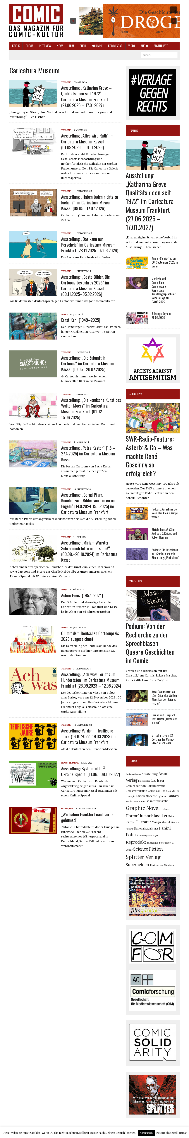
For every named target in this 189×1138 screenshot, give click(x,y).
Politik (132, 835)
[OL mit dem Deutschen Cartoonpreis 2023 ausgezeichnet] (33, 650)
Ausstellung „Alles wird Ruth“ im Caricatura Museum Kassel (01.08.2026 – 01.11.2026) (87, 141)
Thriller (154, 865)
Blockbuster (144, 780)
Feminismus (132, 801)
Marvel (165, 822)
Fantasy (173, 795)
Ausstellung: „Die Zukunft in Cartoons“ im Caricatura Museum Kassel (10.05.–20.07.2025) (87, 363)
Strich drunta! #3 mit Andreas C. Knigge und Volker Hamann (164, 533)
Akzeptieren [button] (146, 1132)
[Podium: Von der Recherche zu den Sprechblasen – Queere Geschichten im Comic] (153, 618)
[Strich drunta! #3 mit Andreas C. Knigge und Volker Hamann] (137, 538)
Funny (142, 801)
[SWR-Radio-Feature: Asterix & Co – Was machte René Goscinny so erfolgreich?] (153, 431)
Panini (165, 828)
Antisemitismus (133, 774)
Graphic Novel (143, 807)
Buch (83, 46)
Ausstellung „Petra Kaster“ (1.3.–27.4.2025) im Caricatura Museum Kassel (88, 453)
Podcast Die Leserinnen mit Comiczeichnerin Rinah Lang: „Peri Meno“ (165, 554)
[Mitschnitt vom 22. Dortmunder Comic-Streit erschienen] (137, 743)
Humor (144, 815)
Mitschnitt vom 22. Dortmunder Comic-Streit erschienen (163, 739)
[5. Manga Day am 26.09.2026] (137, 322)
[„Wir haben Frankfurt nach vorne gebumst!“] (33, 831)
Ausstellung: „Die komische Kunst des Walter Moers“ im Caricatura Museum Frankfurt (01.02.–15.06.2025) (91, 408)
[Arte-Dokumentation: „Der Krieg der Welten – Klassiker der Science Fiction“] (137, 700)
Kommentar (115, 46)
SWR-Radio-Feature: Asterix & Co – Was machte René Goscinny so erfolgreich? (150, 456)
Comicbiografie (156, 786)
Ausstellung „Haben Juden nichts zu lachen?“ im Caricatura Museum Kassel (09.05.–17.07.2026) (89, 202)
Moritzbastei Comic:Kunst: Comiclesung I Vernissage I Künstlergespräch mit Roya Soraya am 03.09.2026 (164, 290)
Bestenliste (161, 46)
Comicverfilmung (136, 791)
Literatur (143, 821)
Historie (165, 809)
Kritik (16, 46)
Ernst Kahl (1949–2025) (80, 319)
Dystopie (130, 796)
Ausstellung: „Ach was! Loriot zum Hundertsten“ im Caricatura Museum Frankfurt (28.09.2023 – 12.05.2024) (91, 680)
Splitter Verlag (143, 856)
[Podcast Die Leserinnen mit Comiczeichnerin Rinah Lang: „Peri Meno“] (137, 558)
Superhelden (137, 864)
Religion (154, 835)
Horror (132, 815)
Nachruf (129, 828)
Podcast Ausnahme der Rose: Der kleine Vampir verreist (165, 513)
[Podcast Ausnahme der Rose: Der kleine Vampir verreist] (137, 517)
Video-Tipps (135, 581)
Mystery (175, 822)
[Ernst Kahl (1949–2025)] (33, 337)
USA (161, 865)
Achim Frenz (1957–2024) (82, 595)
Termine (66, 82)
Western (169, 865)
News (60, 46)
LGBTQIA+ (131, 822)
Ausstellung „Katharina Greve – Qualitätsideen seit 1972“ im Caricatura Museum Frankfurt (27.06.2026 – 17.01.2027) (86, 96)
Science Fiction (148, 849)
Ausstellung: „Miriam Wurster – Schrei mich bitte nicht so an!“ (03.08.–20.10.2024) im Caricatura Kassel (89, 551)
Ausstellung (150, 774)
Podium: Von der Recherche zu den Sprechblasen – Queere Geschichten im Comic (150, 643)
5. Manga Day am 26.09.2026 (161, 315)
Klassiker (159, 815)
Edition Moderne (146, 796)
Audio (144, 46)
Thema (29, 46)
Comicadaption (136, 786)
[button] (124, 21)
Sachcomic (152, 842)
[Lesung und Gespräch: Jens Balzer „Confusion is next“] (137, 723)
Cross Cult (155, 791)
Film (71, 46)
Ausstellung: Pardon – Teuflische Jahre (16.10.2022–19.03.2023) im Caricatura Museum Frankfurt (88, 736)
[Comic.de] (36, 20)
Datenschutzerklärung (171, 1132)
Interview (45, 46)
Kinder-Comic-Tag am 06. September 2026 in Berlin (165, 262)
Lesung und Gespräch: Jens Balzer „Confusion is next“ (164, 719)
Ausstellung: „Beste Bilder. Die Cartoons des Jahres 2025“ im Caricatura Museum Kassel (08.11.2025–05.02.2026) (85, 285)
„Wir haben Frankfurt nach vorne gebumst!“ (87, 817)
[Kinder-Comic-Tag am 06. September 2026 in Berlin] (137, 266)
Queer (148, 835)
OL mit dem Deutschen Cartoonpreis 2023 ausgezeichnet (90, 636)
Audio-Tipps (135, 394)
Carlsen (157, 780)
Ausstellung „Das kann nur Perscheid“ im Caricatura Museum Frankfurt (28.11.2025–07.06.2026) (89, 244)
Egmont (162, 796)
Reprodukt (136, 842)
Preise (142, 835)
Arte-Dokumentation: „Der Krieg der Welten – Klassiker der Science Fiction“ (165, 697)
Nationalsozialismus (146, 828)
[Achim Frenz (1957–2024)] (33, 612)
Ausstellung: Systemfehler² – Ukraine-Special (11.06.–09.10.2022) (90, 771)
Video (131, 46)
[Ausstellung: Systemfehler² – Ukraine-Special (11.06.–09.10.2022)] (33, 785)
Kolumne (97, 46)
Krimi (171, 816)
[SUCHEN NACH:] (159, 54)
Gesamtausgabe (157, 801)
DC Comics (168, 791)
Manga (156, 822)
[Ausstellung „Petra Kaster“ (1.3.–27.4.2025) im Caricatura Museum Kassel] (33, 465)
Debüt (176, 791)
